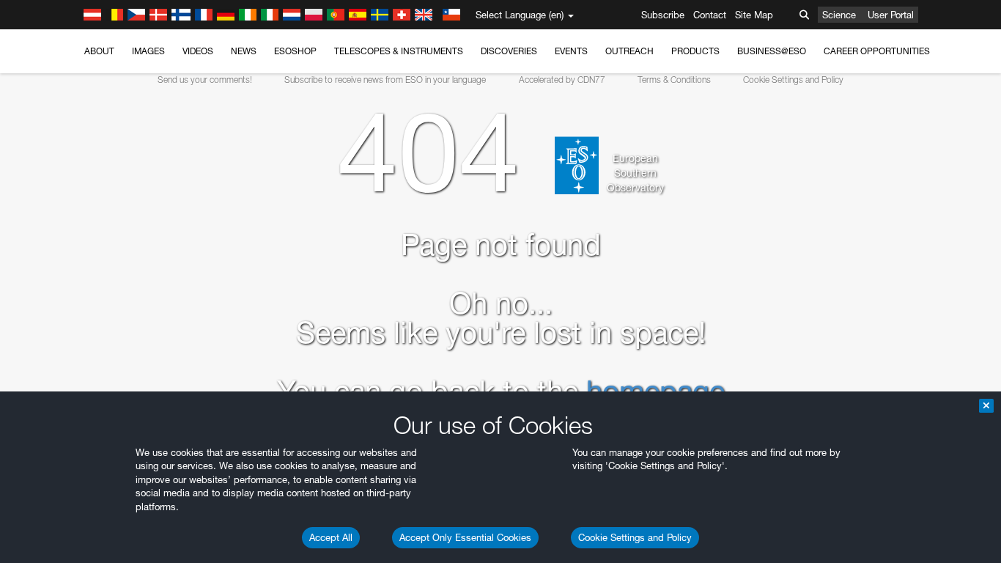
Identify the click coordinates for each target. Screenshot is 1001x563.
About (99, 50)
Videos (197, 50)
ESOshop (295, 50)
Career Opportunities (877, 50)
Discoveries (509, 50)
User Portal (891, 15)
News (243, 50)
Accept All (330, 537)
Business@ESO (771, 50)
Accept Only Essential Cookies (465, 537)
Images (148, 50)
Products (695, 50)
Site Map (754, 15)
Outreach (629, 50)
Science (839, 15)
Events (571, 50)
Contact (709, 15)
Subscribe (662, 15)
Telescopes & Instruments (398, 50)
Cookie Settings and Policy (635, 537)
